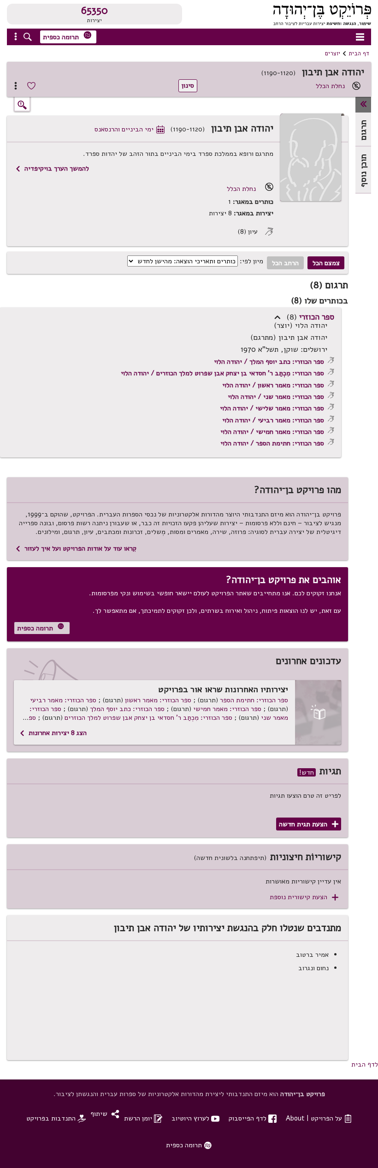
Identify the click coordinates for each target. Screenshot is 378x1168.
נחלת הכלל (330, 85)
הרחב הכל (285, 262)
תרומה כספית (67, 36)
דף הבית (358, 53)
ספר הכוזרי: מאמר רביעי (63, 700)
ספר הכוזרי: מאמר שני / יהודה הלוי (276, 396)
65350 (94, 11)
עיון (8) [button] (255, 231)
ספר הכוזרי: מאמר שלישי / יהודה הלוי (272, 408)
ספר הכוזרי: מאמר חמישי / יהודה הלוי (272, 431)
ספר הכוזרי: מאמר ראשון (158, 700)
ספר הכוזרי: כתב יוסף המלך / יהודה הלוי (269, 361)
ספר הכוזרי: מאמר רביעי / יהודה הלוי (273, 420)
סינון (188, 85)
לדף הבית (364, 1064)
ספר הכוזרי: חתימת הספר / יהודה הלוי (272, 443)
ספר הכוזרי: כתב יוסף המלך (127, 708)
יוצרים (332, 53)
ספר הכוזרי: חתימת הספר (254, 700)
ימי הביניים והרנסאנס (129, 129)
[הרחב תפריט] (363, 105)
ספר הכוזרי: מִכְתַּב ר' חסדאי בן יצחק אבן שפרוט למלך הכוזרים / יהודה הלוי (222, 373)
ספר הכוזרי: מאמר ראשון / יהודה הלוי (273, 385)
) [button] (277, 317)
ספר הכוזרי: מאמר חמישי (227, 708)
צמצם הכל (326, 262)
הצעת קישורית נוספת (304, 897)
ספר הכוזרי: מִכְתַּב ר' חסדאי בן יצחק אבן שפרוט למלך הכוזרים (148, 717)
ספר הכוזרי (316, 316)
